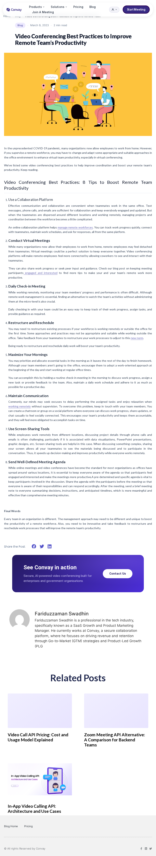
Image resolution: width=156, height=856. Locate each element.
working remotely (19, 406)
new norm (137, 338)
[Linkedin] (146, 848)
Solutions (57, 7)
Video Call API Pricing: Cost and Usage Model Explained (38, 737)
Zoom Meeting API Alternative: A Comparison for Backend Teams (114, 739)
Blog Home (11, 826)
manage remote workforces (75, 227)
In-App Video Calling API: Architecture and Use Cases (34, 808)
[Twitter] (150, 848)
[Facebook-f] (141, 848)
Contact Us (117, 573)
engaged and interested (40, 273)
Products (35, 7)
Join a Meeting (43, 12)
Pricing (78, 7)
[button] (34, 546)
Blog (92, 7)
